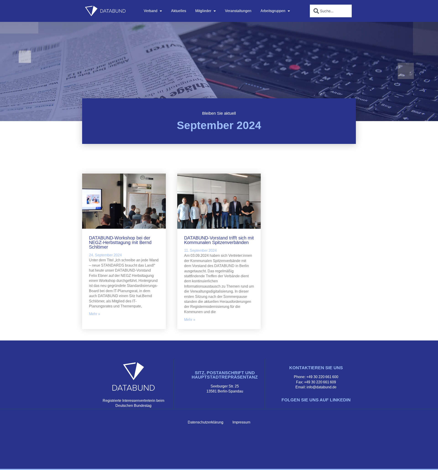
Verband (150, 11)
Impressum (241, 422)
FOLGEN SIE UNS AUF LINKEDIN (316, 399)
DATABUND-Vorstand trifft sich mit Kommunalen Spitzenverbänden (219, 240)
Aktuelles (178, 11)
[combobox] (331, 11)
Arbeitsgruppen (273, 11)
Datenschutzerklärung (205, 422)
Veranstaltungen (238, 11)
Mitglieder (203, 11)
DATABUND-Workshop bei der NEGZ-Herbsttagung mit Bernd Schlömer (120, 242)
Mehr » (94, 314)
